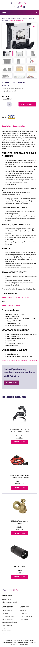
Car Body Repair (7, 610)
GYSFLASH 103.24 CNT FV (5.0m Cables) (15, 297)
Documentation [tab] (19, 126)
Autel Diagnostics (7, 619)
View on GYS (6, 360)
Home (3, 18)
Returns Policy (24, 619)
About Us (23, 610)
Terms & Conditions (26, 616)
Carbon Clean (6, 631)
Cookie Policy (24, 613)
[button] (14, 6)
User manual (32, 360)
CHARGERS (18, 18)
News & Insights (7, 625)
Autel (3, 628)
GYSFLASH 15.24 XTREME (11, 305)
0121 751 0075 (11, 376)
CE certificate (15, 360)
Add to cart (27, 104)
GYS (3, 634)
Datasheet (24, 360)
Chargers (24, 18)
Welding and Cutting (8, 616)
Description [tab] (6, 126)
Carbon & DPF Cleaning (9, 622)
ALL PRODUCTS (10, 18)
